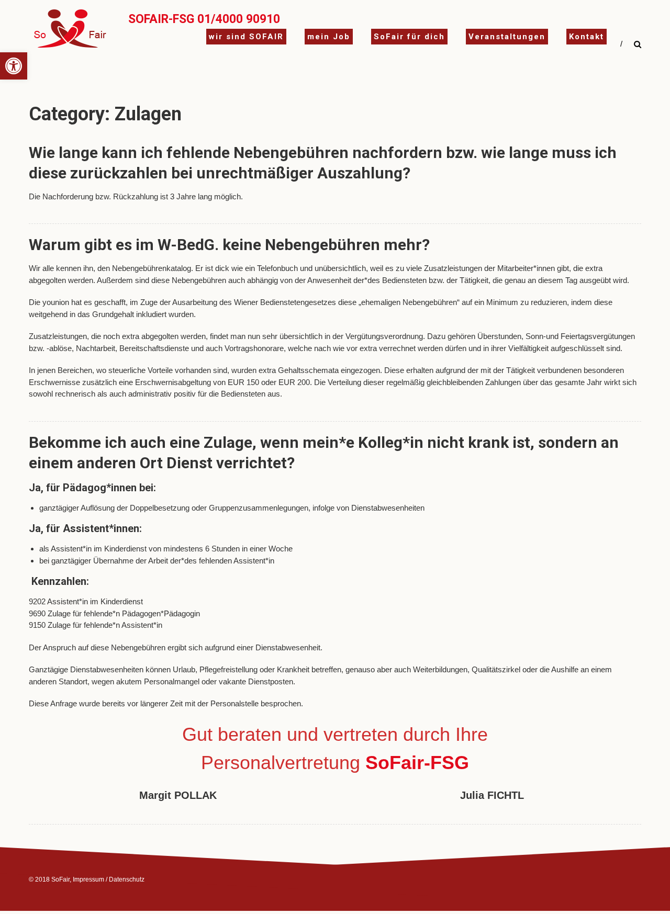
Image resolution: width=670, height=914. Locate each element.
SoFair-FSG (417, 762)
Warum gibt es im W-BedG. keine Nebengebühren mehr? (229, 244)
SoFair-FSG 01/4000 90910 (204, 19)
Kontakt (586, 36)
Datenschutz (126, 879)
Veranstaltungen (506, 36)
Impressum (88, 879)
